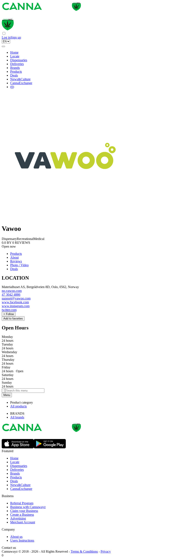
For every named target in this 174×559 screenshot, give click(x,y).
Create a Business (22, 514)
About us (16, 536)
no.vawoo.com (12, 291)
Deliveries (17, 64)
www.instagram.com (15, 306)
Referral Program (21, 503)
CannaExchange (21, 83)
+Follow (8, 314)
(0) (12, 87)
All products (18, 406)
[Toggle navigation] (3, 46)
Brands (15, 68)
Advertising (18, 518)
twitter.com (9, 310)
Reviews (16, 261)
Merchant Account (22, 522)
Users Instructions (22, 540)
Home (14, 52)
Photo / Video (19, 265)
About (14, 257)
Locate (14, 56)
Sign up (16, 37)
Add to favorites (13, 318)
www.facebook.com (15, 302)
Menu (6, 395)
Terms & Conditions (84, 551)
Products (16, 71)
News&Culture (20, 79)
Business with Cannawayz (28, 507)
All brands (17, 417)
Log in (6, 37)
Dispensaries (18, 60)
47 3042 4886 (11, 294)
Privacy (106, 551)
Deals (14, 75)
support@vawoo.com (16, 298)
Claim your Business (24, 511)
